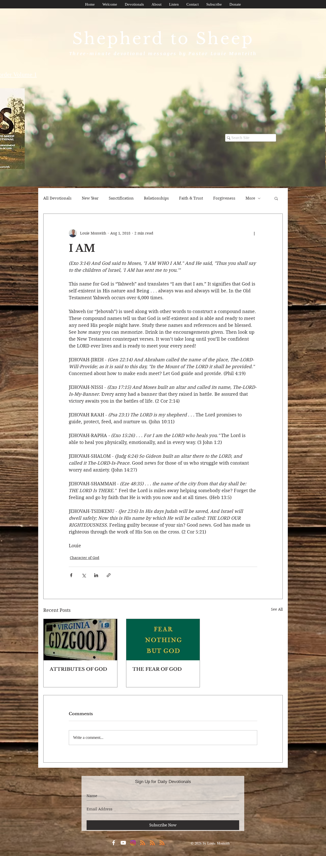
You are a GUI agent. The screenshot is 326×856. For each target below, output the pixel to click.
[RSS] (142, 842)
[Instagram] (133, 842)
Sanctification (121, 198)
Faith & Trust (191, 198)
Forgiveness (224, 198)
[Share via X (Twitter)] (83, 575)
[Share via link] (108, 575)
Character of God (84, 557)
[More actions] (254, 233)
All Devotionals (57, 198)
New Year (90, 198)
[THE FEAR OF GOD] (163, 639)
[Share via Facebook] (71, 575)
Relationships (156, 198)
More (250, 198)
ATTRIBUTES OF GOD (78, 669)
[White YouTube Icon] (123, 842)
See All (277, 609)
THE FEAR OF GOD (157, 669)
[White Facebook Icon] (113, 842)
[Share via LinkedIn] (96, 575)
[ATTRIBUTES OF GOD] (80, 639)
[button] (276, 198)
